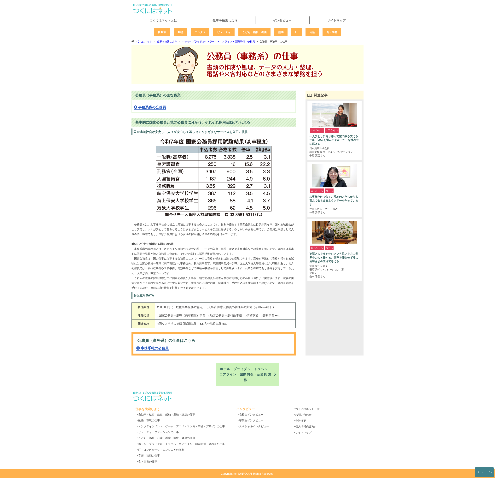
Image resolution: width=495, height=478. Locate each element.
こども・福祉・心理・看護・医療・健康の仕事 (166, 438)
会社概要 (300, 420)
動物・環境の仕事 (149, 420)
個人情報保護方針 (306, 426)
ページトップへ (484, 472)
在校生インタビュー (251, 414)
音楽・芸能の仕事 (149, 455)
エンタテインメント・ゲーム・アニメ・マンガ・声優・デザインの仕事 (181, 426)
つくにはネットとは (163, 20)
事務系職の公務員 (152, 107)
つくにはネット (143, 41)
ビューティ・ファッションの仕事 (158, 432)
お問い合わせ (303, 414)
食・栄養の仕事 (147, 461)
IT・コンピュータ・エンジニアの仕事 (161, 449)
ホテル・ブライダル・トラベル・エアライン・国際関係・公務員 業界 (245, 374)
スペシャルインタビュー (254, 426)
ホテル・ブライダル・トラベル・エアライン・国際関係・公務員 (218, 41)
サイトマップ (336, 20)
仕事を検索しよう (225, 20)
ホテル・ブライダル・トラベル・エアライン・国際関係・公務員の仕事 (181, 444)
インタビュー (282, 20)
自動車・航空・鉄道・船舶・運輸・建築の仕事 (166, 414)
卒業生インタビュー (251, 420)
